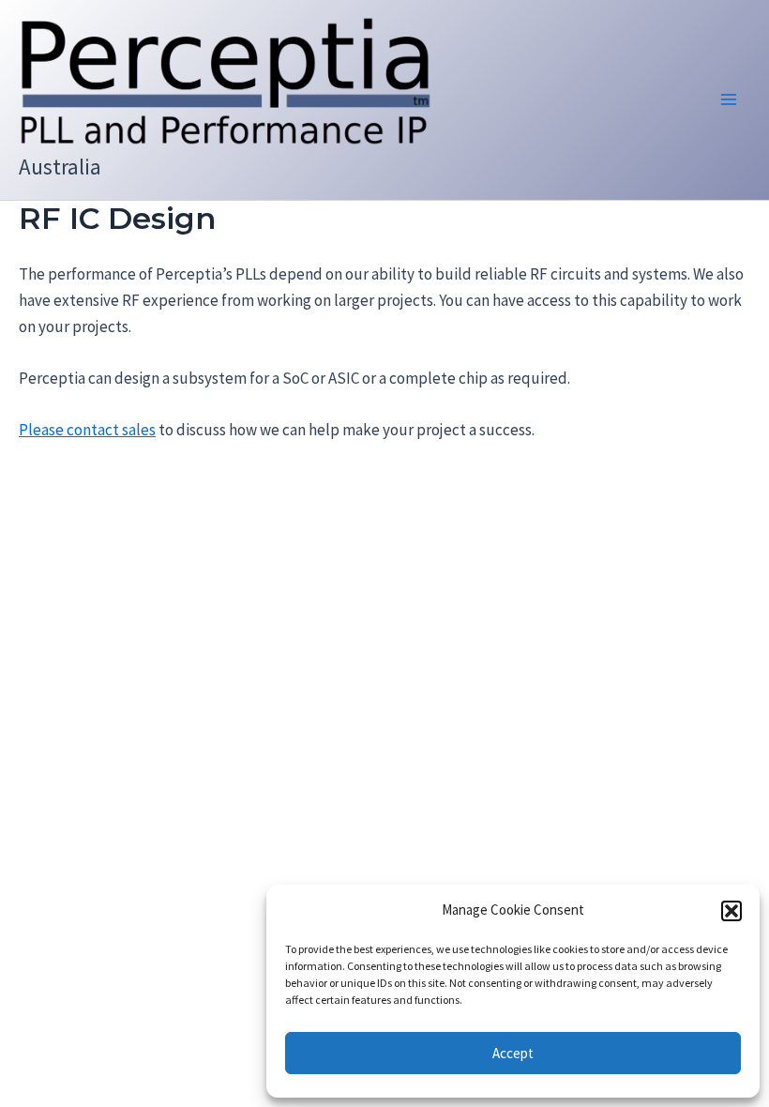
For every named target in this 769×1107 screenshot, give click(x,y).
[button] (731, 911)
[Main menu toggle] (729, 100)
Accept (513, 1053)
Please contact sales (87, 429)
